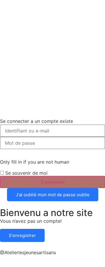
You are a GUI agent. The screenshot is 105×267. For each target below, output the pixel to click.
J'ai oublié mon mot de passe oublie (53, 194)
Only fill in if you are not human (34, 162)
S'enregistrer (22, 235)
